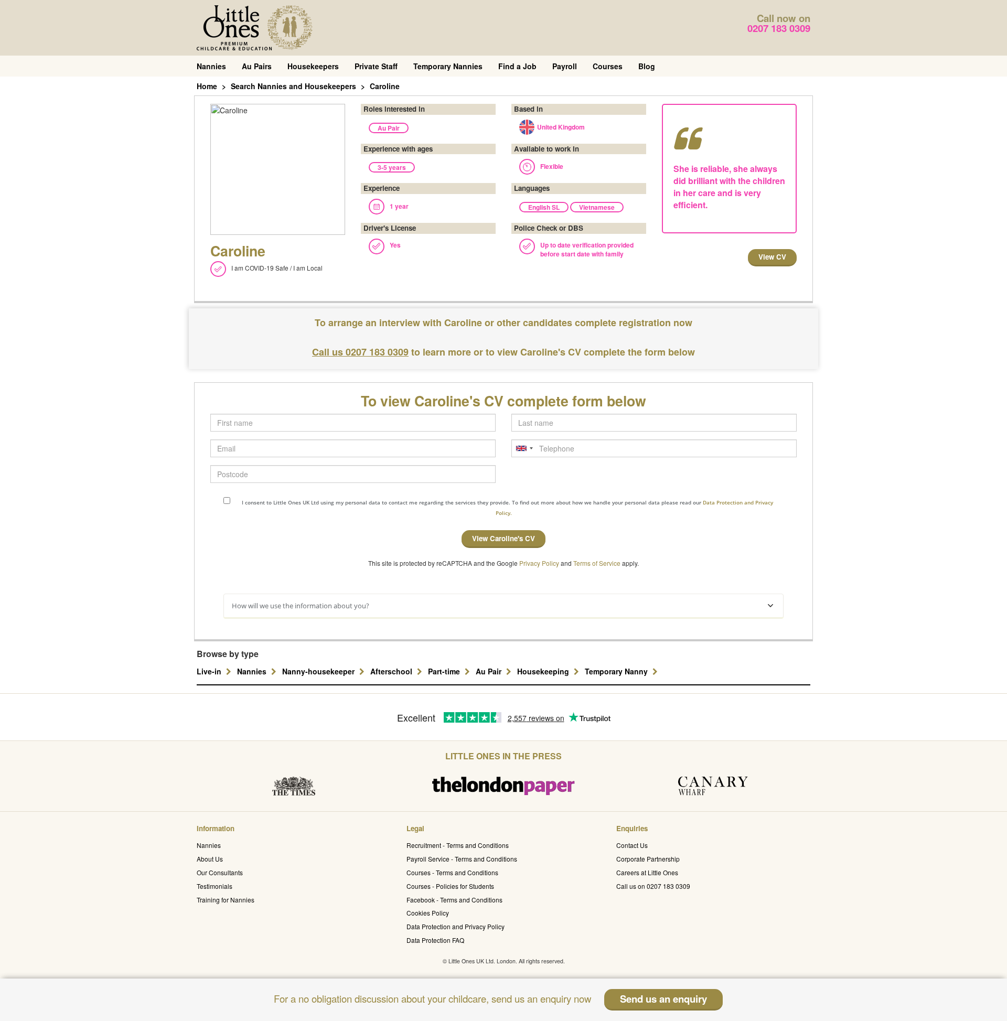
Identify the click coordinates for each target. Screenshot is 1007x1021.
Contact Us (632, 845)
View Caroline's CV (503, 538)
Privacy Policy (539, 562)
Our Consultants (220, 872)
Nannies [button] (253, 671)
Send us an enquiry (663, 999)
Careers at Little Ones (647, 872)
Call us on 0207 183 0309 (653, 886)
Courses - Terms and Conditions (452, 872)
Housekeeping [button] (544, 671)
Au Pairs (257, 66)
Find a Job (517, 66)
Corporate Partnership (648, 858)
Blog (646, 66)
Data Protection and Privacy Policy (455, 926)
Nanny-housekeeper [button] (319, 671)
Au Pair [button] (490, 671)
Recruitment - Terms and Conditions (457, 845)
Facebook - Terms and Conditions (454, 899)
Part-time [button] (445, 671)
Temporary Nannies (448, 66)
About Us (210, 858)
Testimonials (214, 886)
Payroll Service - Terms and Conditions (461, 858)
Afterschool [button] (392, 671)
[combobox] (524, 448)
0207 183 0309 (778, 28)
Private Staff (376, 66)
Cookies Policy (427, 912)
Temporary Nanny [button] (617, 671)
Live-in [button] (210, 671)
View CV (772, 257)
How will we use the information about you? (300, 605)
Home (207, 86)
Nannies (211, 66)
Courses (608, 66)
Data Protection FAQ (435, 940)
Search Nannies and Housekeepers (293, 86)
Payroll (564, 66)
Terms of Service (596, 562)
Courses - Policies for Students (450, 886)
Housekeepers (313, 66)
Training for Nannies (225, 899)
